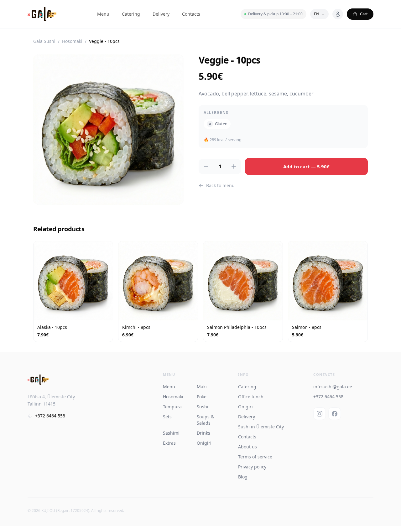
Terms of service (255, 457)
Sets (167, 417)
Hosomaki (72, 41)
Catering (131, 14)
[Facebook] (334, 413)
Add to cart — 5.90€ (306, 166)
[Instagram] (319, 413)
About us (247, 447)
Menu (103, 14)
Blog (242, 477)
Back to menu (220, 185)
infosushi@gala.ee (332, 387)
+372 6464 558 (50, 416)
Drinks (203, 433)
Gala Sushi (44, 41)
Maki (202, 387)
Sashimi (171, 433)
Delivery (161, 14)
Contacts (191, 14)
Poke (201, 397)
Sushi (202, 407)
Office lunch (250, 397)
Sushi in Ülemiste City (261, 427)
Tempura (172, 407)
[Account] (337, 14)
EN (316, 14)
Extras (169, 443)
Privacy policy (252, 467)
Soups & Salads (205, 420)
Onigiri (204, 443)
